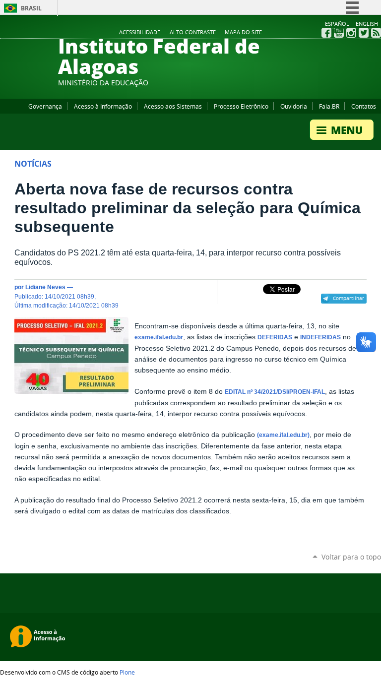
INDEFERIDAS (320, 337)
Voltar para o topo (351, 556)
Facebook (326, 33)
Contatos (363, 106)
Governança (45, 106)
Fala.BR (329, 106)
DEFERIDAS (274, 337)
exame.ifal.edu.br (158, 337)
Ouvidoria (293, 106)
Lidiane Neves (45, 287)
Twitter (364, 33)
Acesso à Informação (103, 106)
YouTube (339, 33)
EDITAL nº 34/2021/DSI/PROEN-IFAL (275, 391)
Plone (127, 672)
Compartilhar (348, 298)
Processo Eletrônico (241, 106)
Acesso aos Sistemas (173, 106)
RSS (376, 33)
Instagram (351, 33)
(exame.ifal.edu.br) (283, 435)
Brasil (31, 8)
